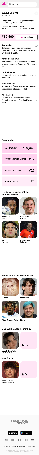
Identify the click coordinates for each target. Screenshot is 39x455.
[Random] (36, 13)
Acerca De (7, 446)
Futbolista (6, 15)
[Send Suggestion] (36, 46)
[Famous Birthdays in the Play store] (26, 433)
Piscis (22, 22)
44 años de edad (27, 28)
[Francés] (19, 440)
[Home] (19, 422)
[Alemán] (32, 440)
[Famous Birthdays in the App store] (13, 433)
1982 (14, 22)
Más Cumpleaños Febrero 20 (16, 329)
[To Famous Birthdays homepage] (4, 4)
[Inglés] (6, 440)
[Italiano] (26, 440)
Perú (4, 28)
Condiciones (31, 446)
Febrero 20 (6, 22)
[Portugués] (12, 440)
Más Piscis (7, 358)
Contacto (15, 446)
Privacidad (22, 446)
